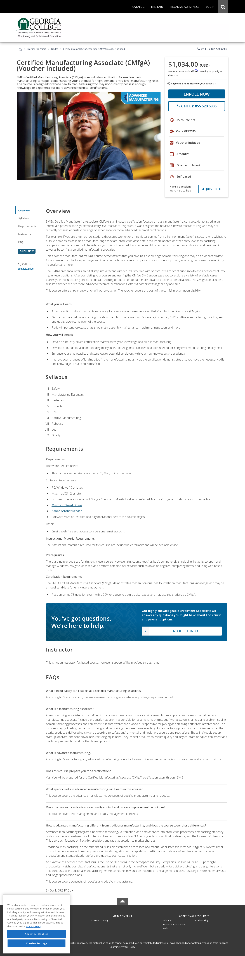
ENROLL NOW (197, 94)
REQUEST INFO (211, 189)
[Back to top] (122, 915)
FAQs (21, 242)
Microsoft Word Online (67, 505)
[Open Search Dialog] (223, 6)
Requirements (27, 226)
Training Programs (36, 48)
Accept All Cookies (36, 934)
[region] (36, 924)
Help (165, 928)
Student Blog (201, 920)
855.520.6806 (26, 268)
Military (167, 920)
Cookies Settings (36, 943)
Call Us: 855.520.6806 (212, 49)
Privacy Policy (128, 946)
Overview (24, 210)
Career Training (99, 920)
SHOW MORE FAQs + (59, 890)
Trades (54, 48)
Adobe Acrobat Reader (67, 511)
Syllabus (23, 218)
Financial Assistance (174, 924)
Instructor (24, 234)
